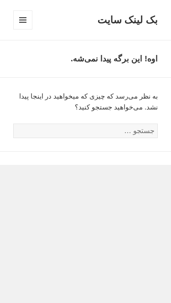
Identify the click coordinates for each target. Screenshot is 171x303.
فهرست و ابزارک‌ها (22, 29)
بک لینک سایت (128, 19)
